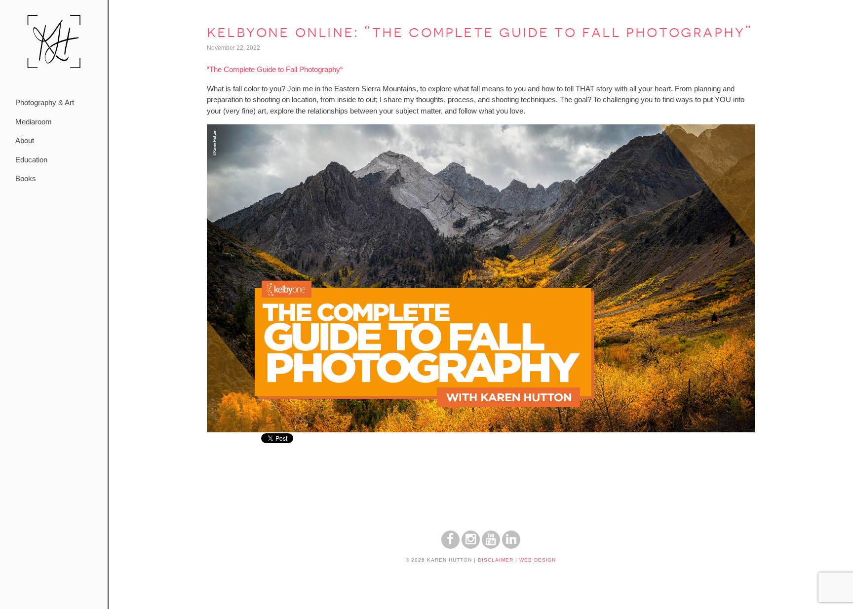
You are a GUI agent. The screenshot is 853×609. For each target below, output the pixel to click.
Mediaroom (33, 121)
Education (31, 159)
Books (25, 178)
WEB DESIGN (537, 560)
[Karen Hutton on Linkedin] (511, 546)
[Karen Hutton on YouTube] (491, 546)
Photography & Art (44, 102)
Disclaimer (495, 560)
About (24, 140)
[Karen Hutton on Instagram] (471, 546)
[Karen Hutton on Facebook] (450, 546)
